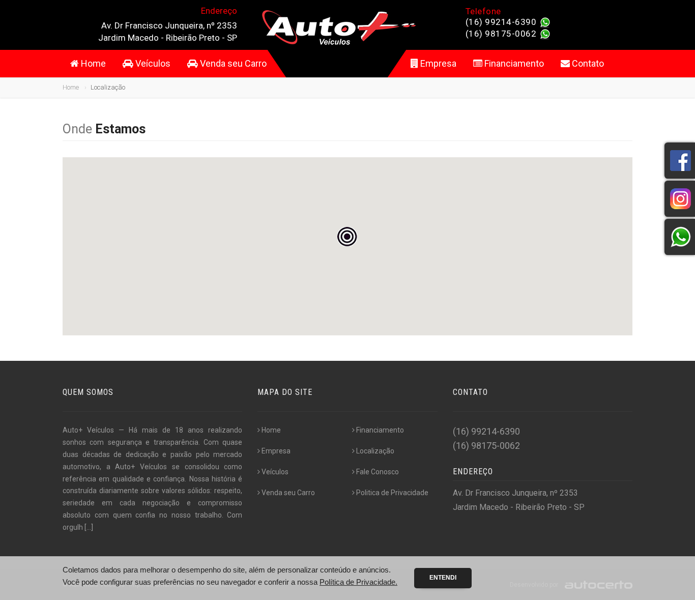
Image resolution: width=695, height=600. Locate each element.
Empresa (437, 63)
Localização (375, 451)
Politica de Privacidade (392, 493)
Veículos (151, 63)
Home (92, 63)
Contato (587, 63)
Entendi (442, 577)
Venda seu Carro (232, 63)
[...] (88, 527)
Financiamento (513, 63)
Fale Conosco (377, 472)
